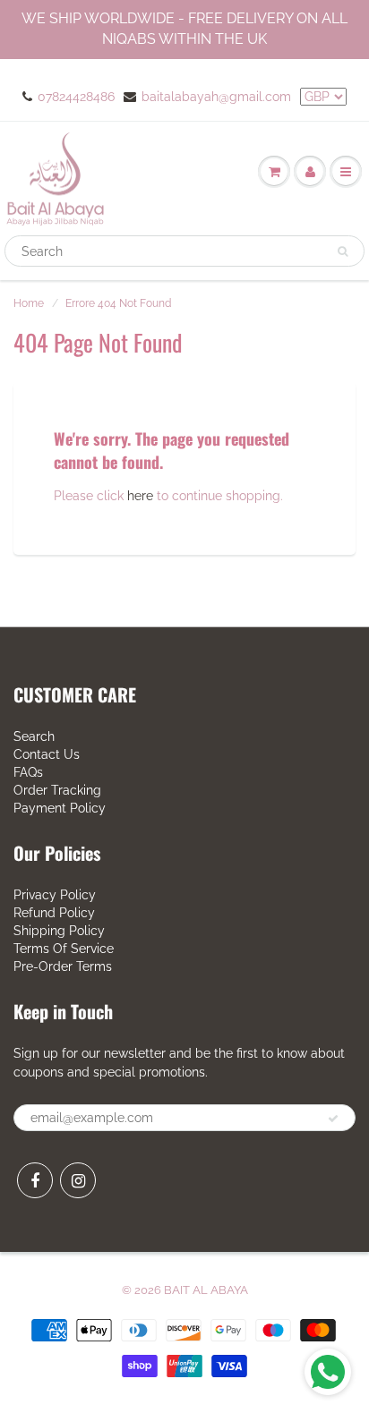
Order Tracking (57, 790)
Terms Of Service (63, 948)
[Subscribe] (333, 1118)
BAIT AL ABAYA (206, 1290)
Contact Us (46, 754)
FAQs (28, 772)
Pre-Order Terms (62, 966)
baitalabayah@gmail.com (216, 96)
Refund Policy (54, 913)
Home (28, 303)
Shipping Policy (59, 931)
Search (34, 736)
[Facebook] (35, 1180)
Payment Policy (59, 808)
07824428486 (76, 96)
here (140, 496)
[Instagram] (78, 1180)
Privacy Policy (54, 895)
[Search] (342, 251)
